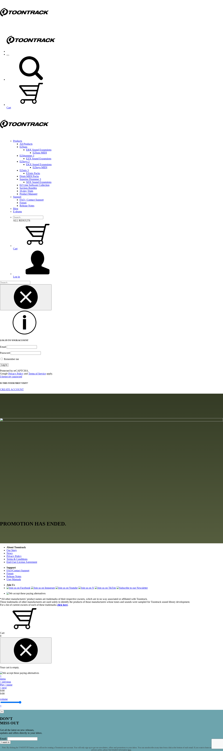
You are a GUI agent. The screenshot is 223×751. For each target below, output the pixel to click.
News (10, 553)
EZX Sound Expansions (38, 158)
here (129, 750)
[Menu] (8, 55)
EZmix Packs (33, 173)
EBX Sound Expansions (38, 149)
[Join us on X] (86, 587)
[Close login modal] (26, 297)
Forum (23, 202)
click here (62, 604)
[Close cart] (26, 650)
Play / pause (6, 684)
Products (17, 141)
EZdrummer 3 (27, 155)
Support (17, 196)
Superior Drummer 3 (30, 179)
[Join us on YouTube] (67, 587)
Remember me (11, 359)
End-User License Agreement (22, 562)
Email (3, 346)
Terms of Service (37, 373)
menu (3, 678)
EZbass (23, 146)
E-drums (17, 211)
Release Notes (27, 205)
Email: (3, 738)
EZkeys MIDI (40, 167)
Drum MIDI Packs (29, 176)
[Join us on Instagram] (43, 587)
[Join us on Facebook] (18, 587)
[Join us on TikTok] (105, 587)
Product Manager (28, 193)
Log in (16, 276)
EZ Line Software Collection (34, 185)
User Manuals (14, 579)
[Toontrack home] (24, 23)
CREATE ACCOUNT (12, 389)
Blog (15, 208)
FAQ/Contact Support (18, 570)
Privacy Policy (15, 373)
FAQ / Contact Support (32, 199)
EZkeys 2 (25, 161)
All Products (26, 143)
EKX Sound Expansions (39, 164)
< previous (5, 681)
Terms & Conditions (17, 559)
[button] (31, 79)
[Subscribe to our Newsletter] (132, 587)
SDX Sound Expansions (38, 182)
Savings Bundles (28, 188)
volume (4, 699)
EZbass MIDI (40, 152)
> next (3, 687)
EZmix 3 (24, 170)
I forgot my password (11, 376)
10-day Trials (26, 191)
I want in (5, 742)
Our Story (12, 550)
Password (5, 352)
